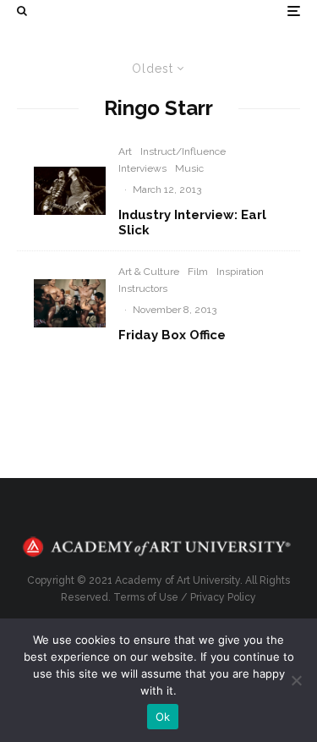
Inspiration (240, 272)
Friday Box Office (172, 335)
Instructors (142, 288)
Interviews (142, 168)
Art (125, 151)
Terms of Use (145, 597)
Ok (163, 716)
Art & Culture (148, 272)
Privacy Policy (223, 597)
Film (198, 272)
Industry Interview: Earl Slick (192, 222)
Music (189, 168)
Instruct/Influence (183, 151)
